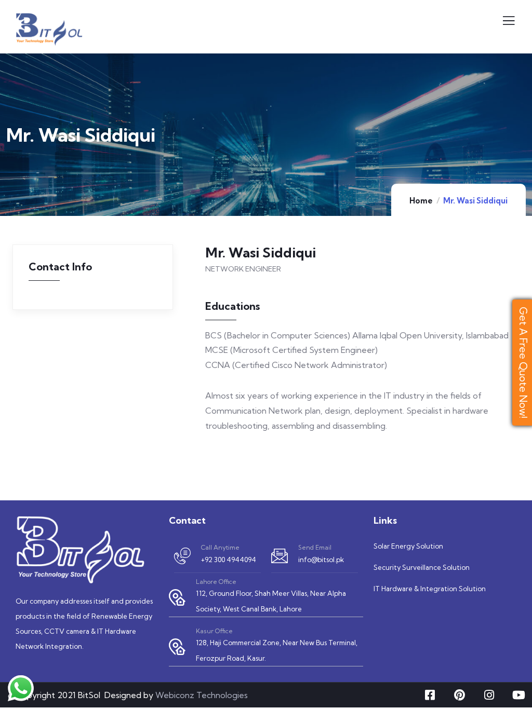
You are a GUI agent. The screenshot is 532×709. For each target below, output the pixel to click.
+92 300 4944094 (228, 559)
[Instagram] (489, 695)
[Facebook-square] (429, 695)
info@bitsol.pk (321, 559)
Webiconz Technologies (201, 695)
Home (421, 201)
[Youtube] (518, 695)
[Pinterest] (459, 695)
